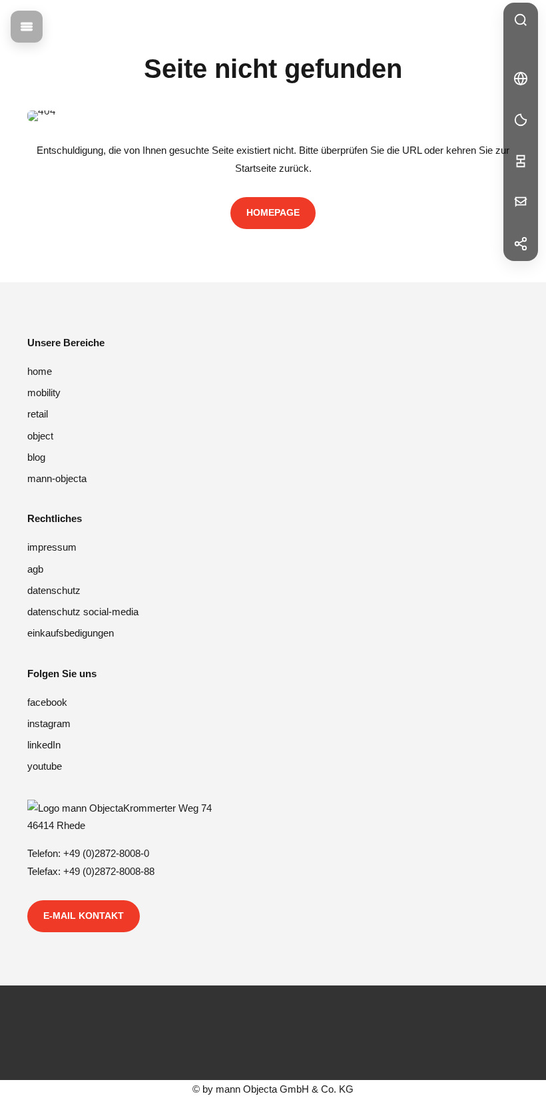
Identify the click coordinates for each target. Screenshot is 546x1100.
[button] (520, 78)
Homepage (273, 212)
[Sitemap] (520, 161)
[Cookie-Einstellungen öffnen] (520, 120)
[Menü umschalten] (27, 27)
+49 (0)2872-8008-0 (106, 853)
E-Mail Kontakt (83, 915)
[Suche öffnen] (520, 20)
